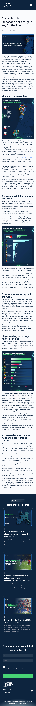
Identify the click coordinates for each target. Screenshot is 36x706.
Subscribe (18, 676)
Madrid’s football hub (28, 158)
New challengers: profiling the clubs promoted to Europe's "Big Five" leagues (17, 534)
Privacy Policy (15, 667)
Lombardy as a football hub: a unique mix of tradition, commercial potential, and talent (17, 578)
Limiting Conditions (11, 668)
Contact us (6, 692)
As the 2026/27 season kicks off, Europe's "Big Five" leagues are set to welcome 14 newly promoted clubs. (17, 542)
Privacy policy (7, 689)
